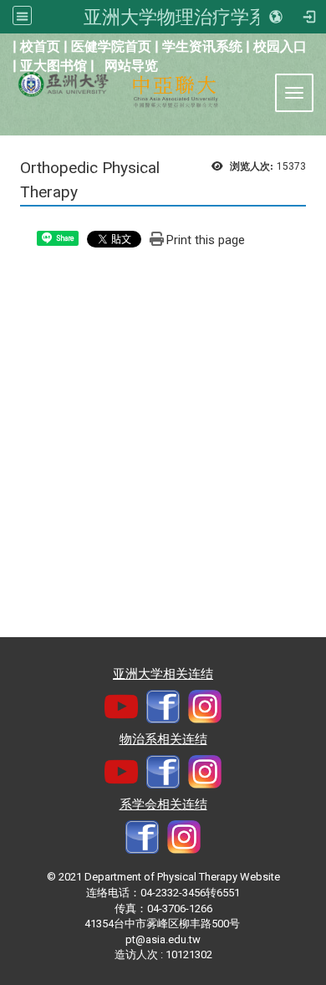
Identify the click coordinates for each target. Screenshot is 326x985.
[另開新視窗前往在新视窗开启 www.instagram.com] (205, 770)
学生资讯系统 (202, 46)
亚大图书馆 (53, 66)
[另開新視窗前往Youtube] (121, 705)
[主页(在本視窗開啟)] (56, 81)
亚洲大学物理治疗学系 (175, 17)
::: (4, 44)
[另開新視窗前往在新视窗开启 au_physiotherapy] (184, 835)
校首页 (40, 46)
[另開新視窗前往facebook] (163, 705)
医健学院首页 (111, 46)
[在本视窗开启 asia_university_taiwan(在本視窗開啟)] (205, 705)
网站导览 (131, 66)
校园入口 (280, 46)
